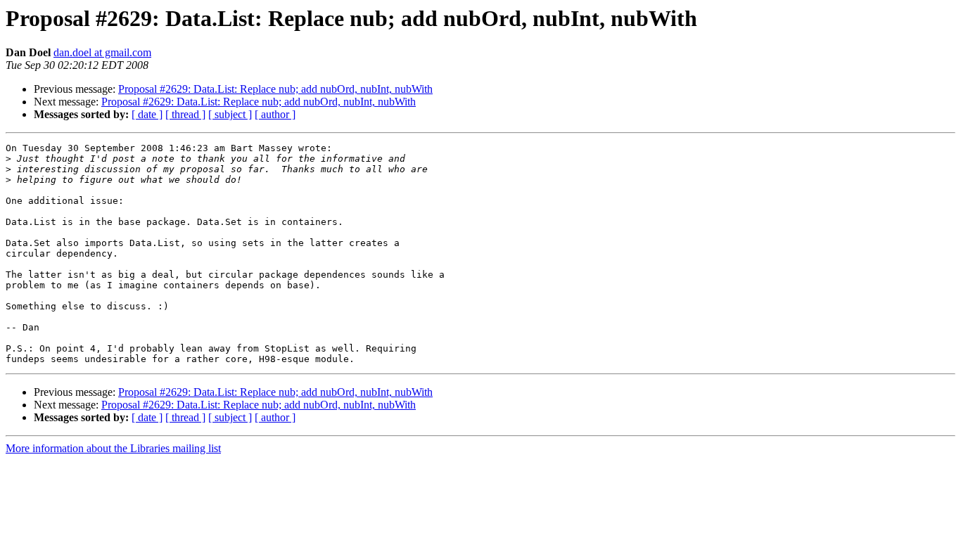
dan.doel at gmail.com (102, 52)
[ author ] (275, 114)
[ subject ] (230, 114)
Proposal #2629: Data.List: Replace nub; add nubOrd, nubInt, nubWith (275, 89)
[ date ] (147, 114)
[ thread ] (185, 114)
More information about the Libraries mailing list (113, 448)
